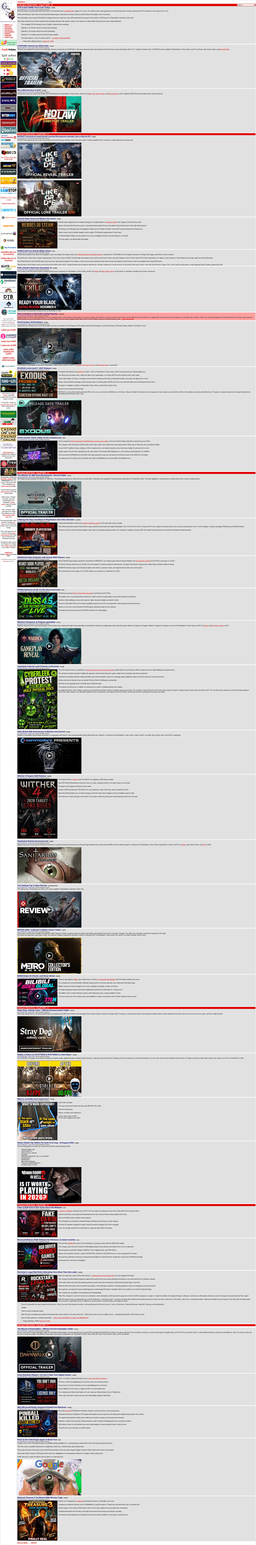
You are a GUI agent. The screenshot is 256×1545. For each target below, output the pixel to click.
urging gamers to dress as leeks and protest (100, 670)
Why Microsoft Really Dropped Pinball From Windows (41, 1407)
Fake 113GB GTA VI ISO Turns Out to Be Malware (39, 1207)
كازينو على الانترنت (7, 404)
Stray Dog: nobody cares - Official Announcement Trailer (43, 1010)
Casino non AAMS (8, 345)
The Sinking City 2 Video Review (32, 885)
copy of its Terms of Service (98, 1378)
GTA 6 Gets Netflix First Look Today (33, 7)
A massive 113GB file (65, 1211)
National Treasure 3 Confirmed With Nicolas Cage (40, 1498)
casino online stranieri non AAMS (8, 351)
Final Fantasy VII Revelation (30, 322)
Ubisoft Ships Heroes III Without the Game (36, 219)
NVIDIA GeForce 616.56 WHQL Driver (34, 251)
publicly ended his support (91, 523)
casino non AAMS (8, 330)
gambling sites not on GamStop (8, 253)
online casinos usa (6, 491)
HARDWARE (9, 32)
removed (68, 1411)
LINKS (6, 37)
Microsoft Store (224, 49)
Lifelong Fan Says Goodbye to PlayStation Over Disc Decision (45, 520)
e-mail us (7, 554)
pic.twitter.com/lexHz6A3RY (61, 38)
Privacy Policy (6, 561)
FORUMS (8, 35)
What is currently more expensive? (33, 1099)
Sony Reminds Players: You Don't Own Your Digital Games (44, 1375)
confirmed (75, 779)
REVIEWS (8, 28)
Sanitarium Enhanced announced (32, 841)
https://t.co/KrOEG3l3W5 (62, 1318)
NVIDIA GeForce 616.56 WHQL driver (89, 254)
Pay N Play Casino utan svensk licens (8, 158)
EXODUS (80, 372)
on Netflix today (69, 11)
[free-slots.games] (8, 467)
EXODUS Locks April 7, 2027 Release (34, 368)
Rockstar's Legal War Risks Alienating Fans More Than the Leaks (47, 1272)
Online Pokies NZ (8, 452)
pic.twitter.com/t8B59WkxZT (79, 1318)
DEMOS (7, 34)
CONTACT (8, 553)
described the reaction (143, 561)
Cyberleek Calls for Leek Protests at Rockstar (38, 666)
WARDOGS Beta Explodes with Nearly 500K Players (41, 557)
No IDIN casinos (6, 479)
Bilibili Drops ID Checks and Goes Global (36, 976)
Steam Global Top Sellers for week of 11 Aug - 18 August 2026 (45, 1143)
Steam (89, 94)
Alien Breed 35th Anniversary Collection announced (41, 732)
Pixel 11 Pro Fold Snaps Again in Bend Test (37, 1440)
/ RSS (11, 25)
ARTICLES (8, 30)
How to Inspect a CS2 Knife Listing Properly (37, 314)
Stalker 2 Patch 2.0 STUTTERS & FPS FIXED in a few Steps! (44, 1055)
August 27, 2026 (48, 41)
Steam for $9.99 (111, 222)
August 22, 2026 (44, 1321)
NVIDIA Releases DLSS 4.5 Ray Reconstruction (38, 590)
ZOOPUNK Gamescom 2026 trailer (33, 46)
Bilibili (75, 979)
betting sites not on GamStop (8, 259)
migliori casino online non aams (8, 359)
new (11, 37)
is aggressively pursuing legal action (102, 1275)
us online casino (8, 545)
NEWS (6, 25)
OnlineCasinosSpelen (8, 203)
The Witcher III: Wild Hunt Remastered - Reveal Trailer (41, 475)
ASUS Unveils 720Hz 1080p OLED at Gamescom (39, 438)
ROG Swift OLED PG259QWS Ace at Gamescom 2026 (89, 441)
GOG (204, 844)
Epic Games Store (98, 94)
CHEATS (7, 26)
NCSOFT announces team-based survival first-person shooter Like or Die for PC (54, 136)
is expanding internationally (106, 979)
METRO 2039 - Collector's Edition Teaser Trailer (39, 930)
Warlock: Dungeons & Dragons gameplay (36, 622)
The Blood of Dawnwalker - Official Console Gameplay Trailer (45, 1329)
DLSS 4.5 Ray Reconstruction (82, 593)
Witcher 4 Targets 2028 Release (31, 776)
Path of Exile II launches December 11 (34, 268)
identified (70, 1243)
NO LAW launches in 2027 (29, 90)
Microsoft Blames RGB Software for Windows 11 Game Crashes (46, 1240)
